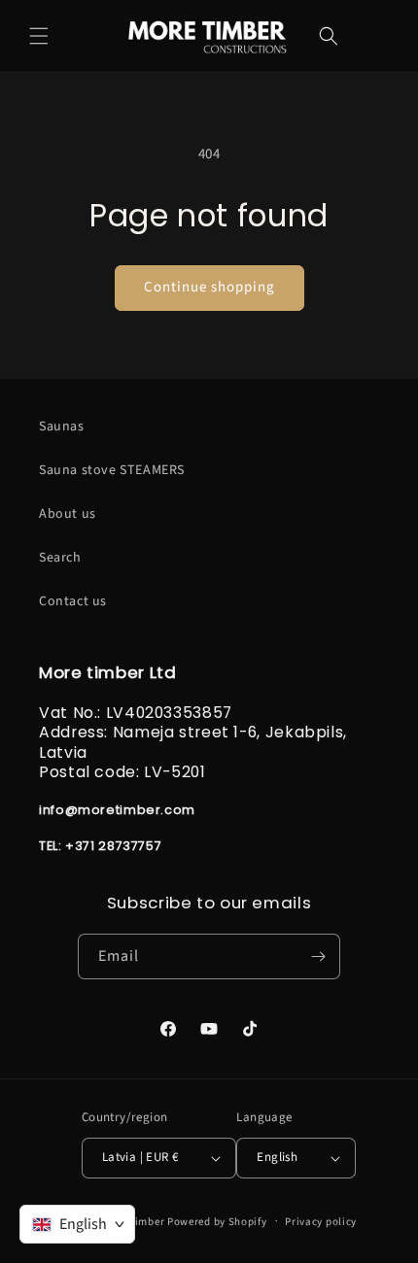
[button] (38, 36)
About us (67, 514)
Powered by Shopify (217, 1220)
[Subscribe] (317, 956)
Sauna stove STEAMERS (112, 470)
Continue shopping (209, 287)
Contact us (73, 601)
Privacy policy (321, 1221)
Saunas (62, 426)
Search (60, 557)
